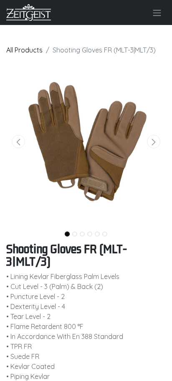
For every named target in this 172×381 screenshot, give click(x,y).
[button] (18, 141)
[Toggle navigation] (157, 12)
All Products (24, 50)
